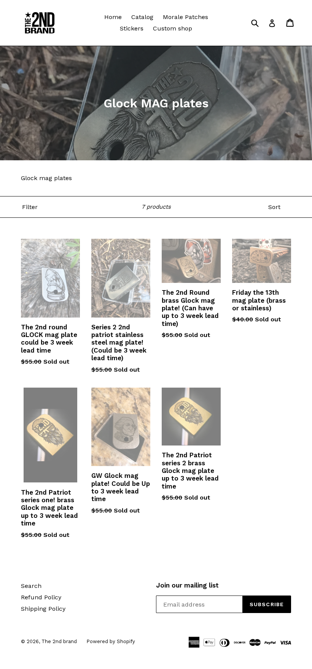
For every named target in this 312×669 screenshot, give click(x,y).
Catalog (142, 17)
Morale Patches (185, 17)
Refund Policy (41, 597)
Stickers (131, 28)
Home (113, 17)
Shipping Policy (43, 608)
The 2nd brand (59, 641)
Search (31, 585)
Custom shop (172, 28)
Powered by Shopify (110, 641)
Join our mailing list (187, 585)
